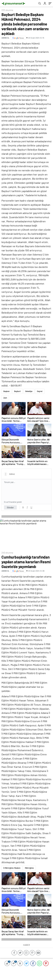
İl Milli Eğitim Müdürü (11, 868)
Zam (5, 398)
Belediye (28, 391)
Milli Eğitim (29, 868)
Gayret (40, 391)
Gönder (10, 507)
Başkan (6, 391)
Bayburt (17, 391)
